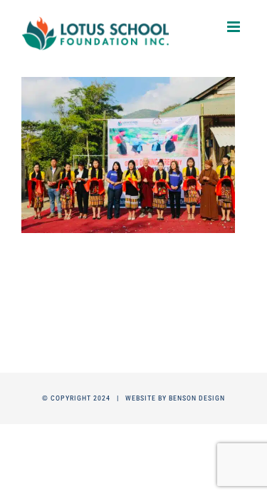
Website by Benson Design (175, 398)
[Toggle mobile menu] (235, 26)
